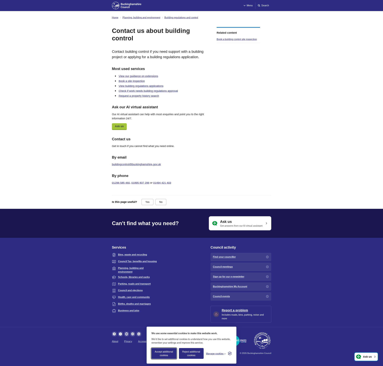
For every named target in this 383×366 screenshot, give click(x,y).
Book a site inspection (132, 81)
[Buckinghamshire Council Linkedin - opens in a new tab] (138, 334)
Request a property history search (139, 95)
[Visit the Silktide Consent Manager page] (230, 353)
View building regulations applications (141, 86)
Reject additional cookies (191, 353)
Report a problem (235, 310)
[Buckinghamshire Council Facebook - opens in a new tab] (114, 334)
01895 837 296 (140, 182)
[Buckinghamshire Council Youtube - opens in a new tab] (126, 334)
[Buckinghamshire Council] (126, 5)
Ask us (119, 126)
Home (115, 17)
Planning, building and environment (141, 17)
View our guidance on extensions (138, 76)
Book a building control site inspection (237, 39)
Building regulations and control (181, 17)
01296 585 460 (121, 182)
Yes (147, 202)
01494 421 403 (162, 182)
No (160, 202)
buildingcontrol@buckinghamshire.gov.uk (136, 164)
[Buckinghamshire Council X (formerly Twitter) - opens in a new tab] (120, 334)
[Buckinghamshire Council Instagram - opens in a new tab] (132, 334)
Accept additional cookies (164, 353)
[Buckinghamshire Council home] (262, 341)
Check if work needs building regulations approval (148, 90)
